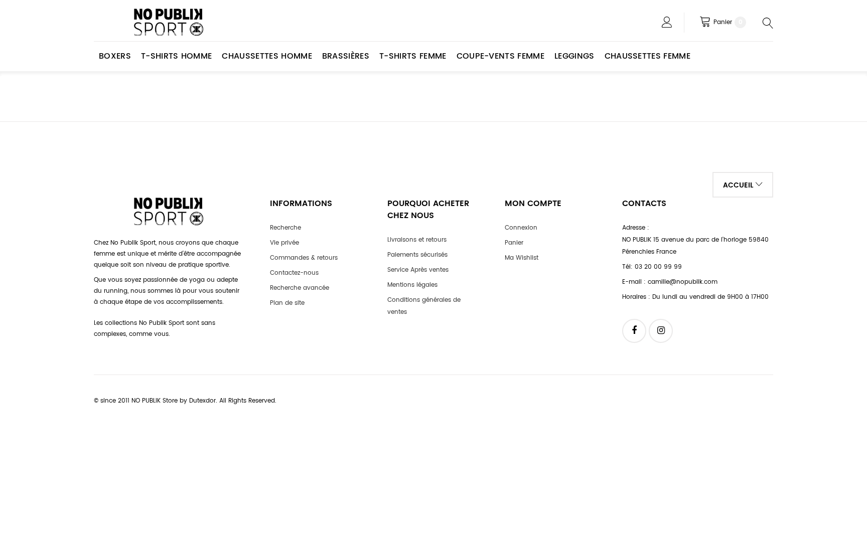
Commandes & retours (304, 258)
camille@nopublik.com (682, 282)
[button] (742, 185)
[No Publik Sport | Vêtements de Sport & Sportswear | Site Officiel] (169, 23)
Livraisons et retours (417, 240)
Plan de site (287, 303)
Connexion (521, 228)
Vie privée (284, 243)
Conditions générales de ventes (424, 306)
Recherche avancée (299, 288)
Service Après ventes (418, 270)
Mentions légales (412, 285)
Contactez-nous (294, 273)
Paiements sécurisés (417, 255)
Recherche (285, 228)
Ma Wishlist (521, 258)
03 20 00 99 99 (658, 267)
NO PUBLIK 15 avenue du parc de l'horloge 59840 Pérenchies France (695, 246)
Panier (514, 243)
